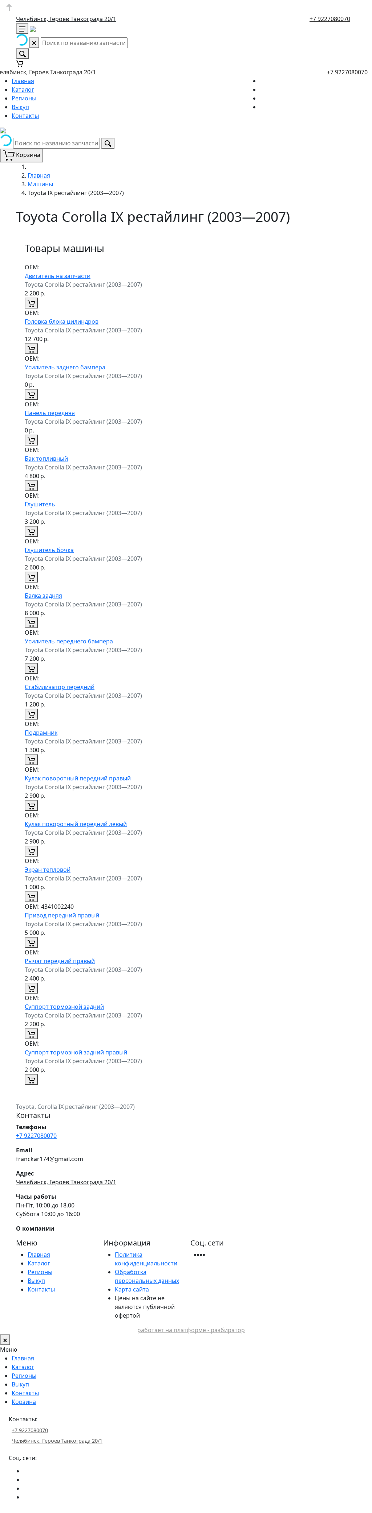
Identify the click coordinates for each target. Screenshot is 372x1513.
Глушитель (40, 504)
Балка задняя (43, 596)
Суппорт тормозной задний (64, 1007)
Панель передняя (50, 413)
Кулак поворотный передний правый (78, 778)
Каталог (23, 90)
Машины (40, 184)
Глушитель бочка (49, 550)
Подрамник (41, 733)
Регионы (24, 98)
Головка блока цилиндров (61, 322)
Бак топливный (46, 459)
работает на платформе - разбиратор (191, 1330)
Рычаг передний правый (60, 961)
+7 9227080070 (330, 19)
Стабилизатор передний (59, 687)
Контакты (25, 116)
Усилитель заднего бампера (65, 367)
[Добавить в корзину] (31, 303)
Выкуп (20, 107)
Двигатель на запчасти (57, 276)
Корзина (24, 1402)
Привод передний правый (62, 915)
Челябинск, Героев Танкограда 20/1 (66, 19)
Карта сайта (132, 1289)
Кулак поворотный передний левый (76, 824)
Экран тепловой (47, 870)
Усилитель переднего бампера (69, 641)
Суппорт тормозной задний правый (76, 1052)
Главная (23, 81)
